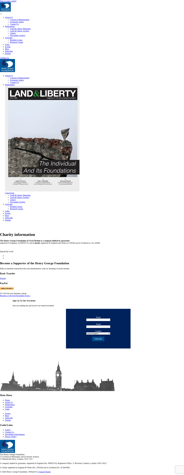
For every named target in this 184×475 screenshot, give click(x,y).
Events (7, 47)
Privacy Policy (11, 437)
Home (7, 400)
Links (7, 44)
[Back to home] (5, 11)
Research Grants (16, 42)
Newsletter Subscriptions (15, 434)
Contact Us (14, 24)
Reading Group (16, 40)
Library (13, 33)
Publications (10, 26)
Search (7, 430)
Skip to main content (8, 1)
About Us (9, 17)
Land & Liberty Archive (19, 31)
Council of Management (19, 20)
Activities (9, 38)
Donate (8, 53)
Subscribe (9, 51)
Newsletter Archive (17, 35)
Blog (7, 49)
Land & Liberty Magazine (20, 29)
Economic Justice (17, 22)
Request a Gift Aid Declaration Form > (15, 296)
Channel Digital (44, 472)
